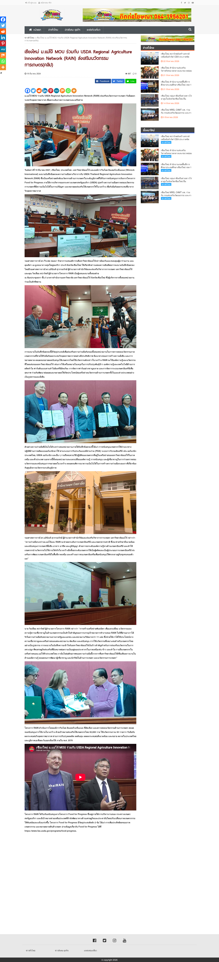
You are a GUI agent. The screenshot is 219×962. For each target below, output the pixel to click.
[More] (74, 90)
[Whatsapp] (68, 90)
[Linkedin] (45, 90)
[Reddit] (39, 90)
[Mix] (62, 90)
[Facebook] (27, 90)
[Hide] (1, 73)
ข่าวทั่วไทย (29, 37)
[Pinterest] (50, 90)
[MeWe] (56, 90)
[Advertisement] (89, 861)
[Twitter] (33, 90)
